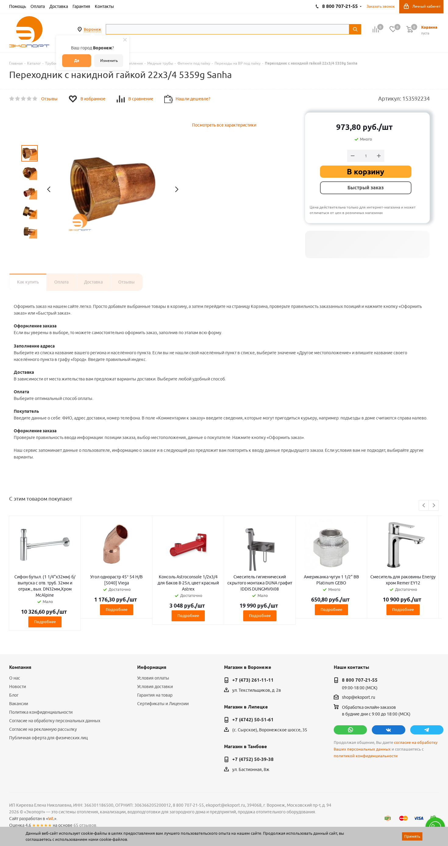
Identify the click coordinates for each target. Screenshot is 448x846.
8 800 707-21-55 (360, 680)
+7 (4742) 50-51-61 (253, 720)
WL (51, 818)
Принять (412, 836)
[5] (35, 98)
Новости (17, 686)
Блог (14, 695)
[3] (24, 98)
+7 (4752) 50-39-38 (253, 759)
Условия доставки (155, 686)
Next (434, 505)
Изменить (109, 60)
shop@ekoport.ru (358, 697)
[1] (12, 98)
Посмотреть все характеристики (224, 125)
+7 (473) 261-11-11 (253, 680)
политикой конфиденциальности (366, 756)
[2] (18, 98)
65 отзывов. (85, 825)
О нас (14, 678)
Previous (424, 505)
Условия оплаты (153, 678)
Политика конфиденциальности (41, 712)
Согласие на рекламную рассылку (43, 729)
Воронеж (92, 29)
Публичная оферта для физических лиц (48, 737)
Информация (151, 667)
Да (76, 60)
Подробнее (45, 621)
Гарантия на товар (154, 695)
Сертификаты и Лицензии (163, 703)
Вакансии (18, 703)
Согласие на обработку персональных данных (54, 720)
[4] (29, 98)
